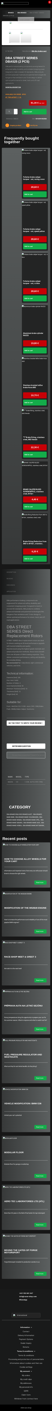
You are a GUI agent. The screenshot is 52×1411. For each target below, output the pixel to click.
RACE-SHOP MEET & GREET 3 (20, 957)
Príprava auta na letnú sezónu (23, 1005)
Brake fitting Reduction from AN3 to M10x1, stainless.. (34, 542)
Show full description (13, 87)
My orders (26, 1375)
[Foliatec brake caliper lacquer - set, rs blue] (35, 266)
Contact (26, 1331)
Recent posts (14, 838)
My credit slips (26, 1379)
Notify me (33, 125)
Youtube (30, 1308)
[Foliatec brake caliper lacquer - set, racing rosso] (35, 162)
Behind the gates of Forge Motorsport (20, 1251)
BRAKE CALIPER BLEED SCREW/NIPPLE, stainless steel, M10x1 (33, 491)
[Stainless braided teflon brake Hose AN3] (35, 370)
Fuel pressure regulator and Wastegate (23, 1055)
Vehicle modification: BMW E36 (22, 1103)
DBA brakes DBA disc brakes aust (19, 814)
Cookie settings (26, 1367)
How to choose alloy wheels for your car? (25, 860)
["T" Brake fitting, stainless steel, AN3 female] (35, 422)
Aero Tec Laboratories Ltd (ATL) (24, 1201)
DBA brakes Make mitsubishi (33, 825)
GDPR (26, 1391)
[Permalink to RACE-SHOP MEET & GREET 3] (26, 942)
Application (11, 591)
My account (25, 1371)
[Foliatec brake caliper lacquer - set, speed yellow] (35, 214)
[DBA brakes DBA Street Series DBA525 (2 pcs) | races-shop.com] (14, 37)
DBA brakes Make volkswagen (26, 817)
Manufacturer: (26, 51)
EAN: (33, 119)
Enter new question (21, 746)
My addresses (26, 1383)
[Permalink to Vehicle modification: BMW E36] (26, 1089)
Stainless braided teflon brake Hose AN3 (33, 386)
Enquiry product (15, 125)
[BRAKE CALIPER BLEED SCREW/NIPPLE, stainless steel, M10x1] (35, 474)
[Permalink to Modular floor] (26, 1138)
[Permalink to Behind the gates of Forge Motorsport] (26, 1236)
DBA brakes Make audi (31, 823)
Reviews (10, 579)
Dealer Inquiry (26, 1343)
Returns (26, 1347)
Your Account (43, 3)
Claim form (26, 1395)
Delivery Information (26, 1335)
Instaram (26, 1308)
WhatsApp (23, 1300)
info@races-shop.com (28, 1296)
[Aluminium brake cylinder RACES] (35, 318)
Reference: (9, 119)
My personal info (26, 1387)
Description (11, 572)
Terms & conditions (26, 1355)
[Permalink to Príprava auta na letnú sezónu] (26, 991)
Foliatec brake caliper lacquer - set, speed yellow (34, 230)
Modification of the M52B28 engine (25, 908)
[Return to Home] (4, 12)
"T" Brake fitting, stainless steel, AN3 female (34, 438)
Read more (40, 882)
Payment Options (26, 1339)
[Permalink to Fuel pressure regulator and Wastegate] (26, 1040)
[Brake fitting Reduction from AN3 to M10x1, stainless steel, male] (35, 526)
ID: (6, 51)
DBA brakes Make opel (31, 820)
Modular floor (14, 1152)
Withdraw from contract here (26, 1399)
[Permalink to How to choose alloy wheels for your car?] (26, 845)
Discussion (11, 585)
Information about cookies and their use (26, 1363)
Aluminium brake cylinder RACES (33, 334)
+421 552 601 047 (26, 1293)
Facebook (21, 1308)
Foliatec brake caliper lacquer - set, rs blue (32, 282)
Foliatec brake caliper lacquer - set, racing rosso (34, 178)
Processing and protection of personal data (26, 1359)
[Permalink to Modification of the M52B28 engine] (26, 893)
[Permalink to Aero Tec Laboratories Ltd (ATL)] (26, 1187)
